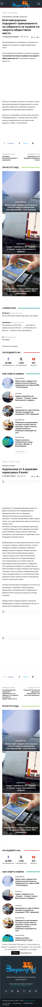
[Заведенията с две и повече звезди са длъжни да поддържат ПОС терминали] (21, 275)
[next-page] (7, 300)
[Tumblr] (30, 991)
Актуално (21, 244)
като (8, 358)
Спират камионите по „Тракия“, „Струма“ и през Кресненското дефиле (21, 249)
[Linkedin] (18, 991)
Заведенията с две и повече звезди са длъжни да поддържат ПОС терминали (21, 291)
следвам (21, 358)
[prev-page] (3, 300)
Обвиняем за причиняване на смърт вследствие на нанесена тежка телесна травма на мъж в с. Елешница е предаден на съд (26, 427)
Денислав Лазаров (11, 36)
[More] (32, 143)
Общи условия (29, 1000)
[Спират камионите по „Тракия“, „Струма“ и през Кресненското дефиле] (21, 233)
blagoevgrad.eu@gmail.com (21, 985)
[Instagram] (12, 991)
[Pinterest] (24, 991)
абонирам (34, 358)
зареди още (20, 451)
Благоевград (13, 13)
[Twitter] (36, 991)
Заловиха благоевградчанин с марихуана (10, 158)
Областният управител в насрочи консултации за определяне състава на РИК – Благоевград (21, 207)
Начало (4, 13)
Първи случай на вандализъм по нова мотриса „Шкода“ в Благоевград (23, 443)
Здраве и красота (20, 17)
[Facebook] (6, 991)
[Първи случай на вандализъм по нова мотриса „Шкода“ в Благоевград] (8, 442)
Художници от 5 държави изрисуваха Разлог (32, 158)
